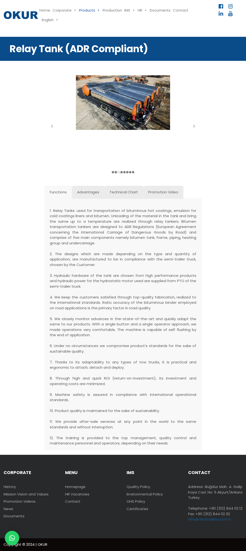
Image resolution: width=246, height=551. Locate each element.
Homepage (75, 486)
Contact (180, 10)
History (10, 486)
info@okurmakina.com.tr (209, 519)
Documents (160, 10)
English (48, 19)
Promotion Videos (20, 501)
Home (44, 10)
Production (112, 10)
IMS (127, 10)
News (8, 508)
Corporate (62, 10)
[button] (12, 538)
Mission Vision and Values (26, 494)
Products (87, 10)
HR (140, 10)
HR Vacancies (77, 494)
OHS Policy (136, 501)
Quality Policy (138, 486)
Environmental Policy (145, 494)
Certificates (137, 508)
